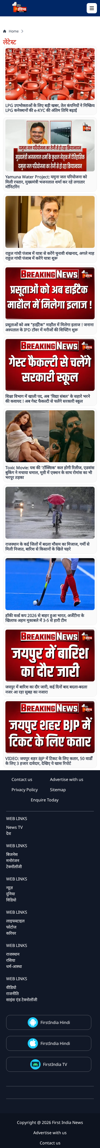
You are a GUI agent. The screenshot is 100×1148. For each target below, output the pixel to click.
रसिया (10, 960)
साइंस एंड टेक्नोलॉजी (21, 999)
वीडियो (11, 987)
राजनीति (12, 993)
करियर (11, 933)
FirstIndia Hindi (55, 1022)
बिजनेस (12, 854)
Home (14, 31)
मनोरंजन (12, 860)
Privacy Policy (25, 789)
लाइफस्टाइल (15, 921)
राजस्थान (12, 954)
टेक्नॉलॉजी (14, 866)
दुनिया (10, 894)
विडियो (11, 900)
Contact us (22, 779)
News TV (14, 827)
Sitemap (58, 789)
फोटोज (11, 927)
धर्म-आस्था (14, 966)
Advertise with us (66, 779)
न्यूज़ (9, 887)
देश (8, 833)
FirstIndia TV (55, 1064)
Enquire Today (44, 800)
